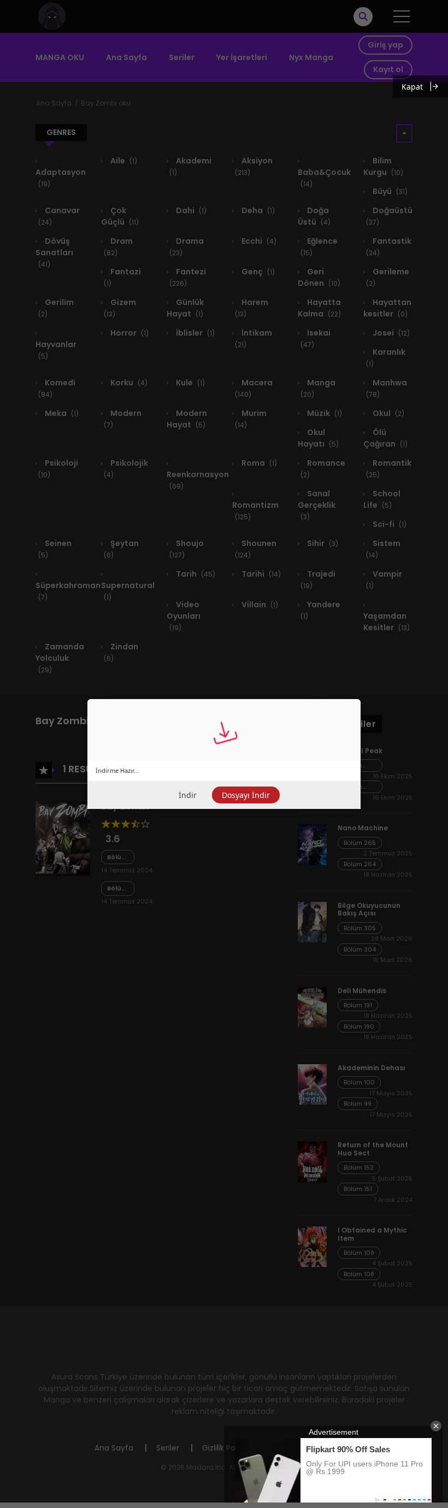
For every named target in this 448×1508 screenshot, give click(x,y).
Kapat (412, 86)
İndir (188, 795)
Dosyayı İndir (246, 795)
